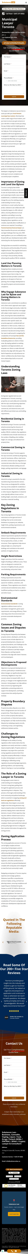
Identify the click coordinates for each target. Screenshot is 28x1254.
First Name (7, 57)
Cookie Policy (18, 1176)
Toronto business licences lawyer (11, 228)
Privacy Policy (9, 1176)
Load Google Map (14, 1214)
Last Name (7, 64)
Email (5, 71)
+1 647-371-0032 (18, 1157)
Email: (4, 1161)
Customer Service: (7, 1157)
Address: (4, 1147)
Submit (14, 97)
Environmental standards (9, 604)
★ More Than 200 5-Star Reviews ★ (13, 9)
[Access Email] (16, 1251)
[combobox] (5, 81)
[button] (3, 942)
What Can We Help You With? (12, 85)
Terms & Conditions (14, 1178)
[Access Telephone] (12, 1251)
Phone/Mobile (8, 78)
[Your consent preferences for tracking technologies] (2, 1251)
